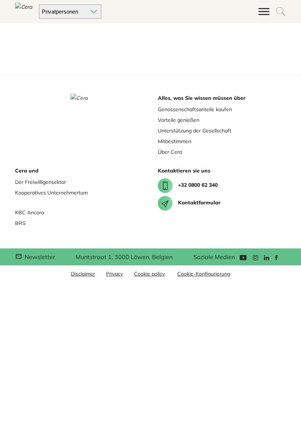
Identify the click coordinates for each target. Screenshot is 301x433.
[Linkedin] (266, 257)
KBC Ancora (29, 212)
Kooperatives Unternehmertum (51, 192)
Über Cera (170, 152)
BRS (20, 223)
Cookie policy (149, 273)
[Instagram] (255, 257)
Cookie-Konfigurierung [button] (203, 273)
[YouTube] (243, 257)
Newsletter (39, 257)
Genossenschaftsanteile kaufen (195, 109)
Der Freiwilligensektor (40, 182)
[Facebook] (276, 257)
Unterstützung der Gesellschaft (194, 130)
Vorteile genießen (178, 120)
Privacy (114, 273)
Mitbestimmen (174, 141)
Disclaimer (83, 273)
